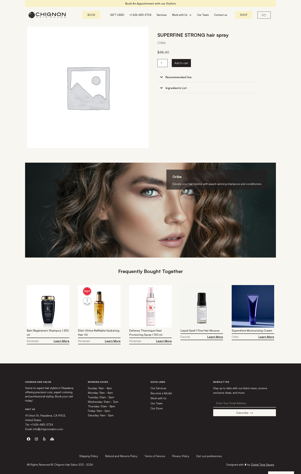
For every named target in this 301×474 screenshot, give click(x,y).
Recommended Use (178, 77)
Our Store (156, 408)
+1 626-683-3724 (140, 15)
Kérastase (33, 341)
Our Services (158, 388)
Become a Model (161, 393)
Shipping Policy (88, 456)
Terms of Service (154, 456)
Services (162, 15)
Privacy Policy (180, 456)
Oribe (161, 42)
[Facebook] (28, 439)
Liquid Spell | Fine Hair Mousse (199, 330)
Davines (185, 337)
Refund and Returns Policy (121, 456)
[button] (207, 77)
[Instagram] (36, 439)
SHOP (243, 15)
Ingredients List (176, 88)
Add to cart (181, 63)
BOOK (91, 15)
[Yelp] (44, 439)
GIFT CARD (117, 15)
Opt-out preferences (209, 456)
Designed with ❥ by (250, 464)
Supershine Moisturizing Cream (252, 330)
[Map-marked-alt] (52, 439)
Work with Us (179, 15)
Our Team (203, 15)
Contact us (220, 15)
